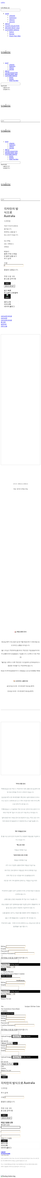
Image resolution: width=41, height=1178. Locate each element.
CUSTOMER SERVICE (12, 30)
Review (11, 34)
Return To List (7, 1043)
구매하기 (4, 1077)
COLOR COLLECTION (12, 26)
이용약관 (3, 1152)
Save (15, 1043)
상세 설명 (4, 318)
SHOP (7, 14)
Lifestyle (12, 16)
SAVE (3, 969)
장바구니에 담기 (6, 1118)
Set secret (4, 1041)
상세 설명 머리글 (6, 316)
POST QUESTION (7, 1013)
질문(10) (3, 324)
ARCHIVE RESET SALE (12, 28)
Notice (11, 32)
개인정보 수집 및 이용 (9, 958)
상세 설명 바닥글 (6, 320)
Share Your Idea (14, 36)
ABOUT (7, 24)
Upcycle (12, 22)
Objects (12, 20)
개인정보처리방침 (5, 1153)
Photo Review (8, 972)
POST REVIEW (6, 976)
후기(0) (3, 322)
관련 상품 (4, 326)
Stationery (12, 18)
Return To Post (7, 1064)
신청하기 (4, 1141)
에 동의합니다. (14, 958)
